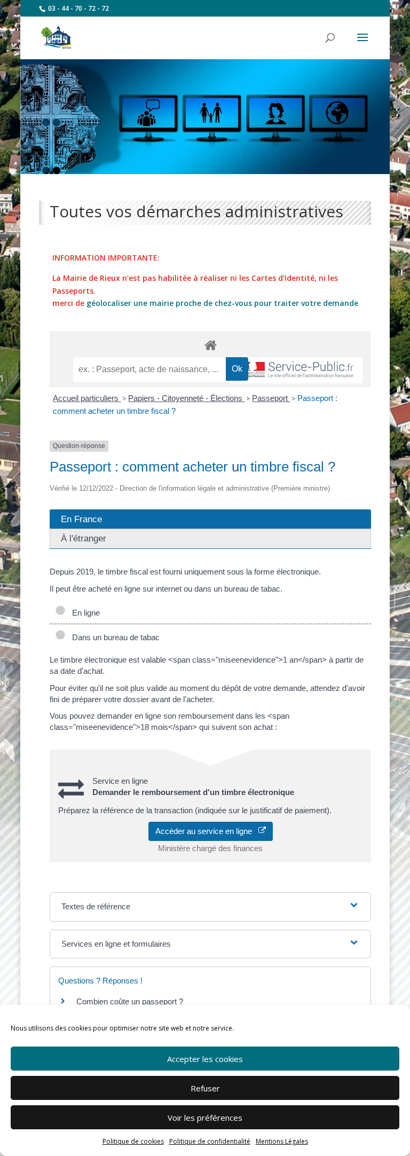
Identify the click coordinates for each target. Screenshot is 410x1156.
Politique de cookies (133, 1141)
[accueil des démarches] (210, 345)
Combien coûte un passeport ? (129, 1001)
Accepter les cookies (205, 1058)
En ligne (84, 612)
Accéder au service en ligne (206, 831)
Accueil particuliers (87, 398)
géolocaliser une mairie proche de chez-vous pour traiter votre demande (222, 303)
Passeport (271, 398)
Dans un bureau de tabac (114, 637)
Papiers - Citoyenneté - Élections (186, 398)
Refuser (205, 1088)
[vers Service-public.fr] (296, 370)
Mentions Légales (282, 1141)
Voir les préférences (205, 1117)
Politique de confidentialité (209, 1141)
